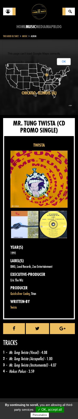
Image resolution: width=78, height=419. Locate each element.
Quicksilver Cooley (20, 294)
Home (21, 27)
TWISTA (39, 145)
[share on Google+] (62, 328)
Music (31, 27)
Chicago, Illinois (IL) (39, 93)
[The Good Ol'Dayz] (39, 11)
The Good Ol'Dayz (11, 36)
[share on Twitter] (37, 328)
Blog (57, 27)
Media (41, 27)
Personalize (40, 415)
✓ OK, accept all (50, 409)
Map (49, 27)
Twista (13, 307)
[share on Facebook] (14, 328)
